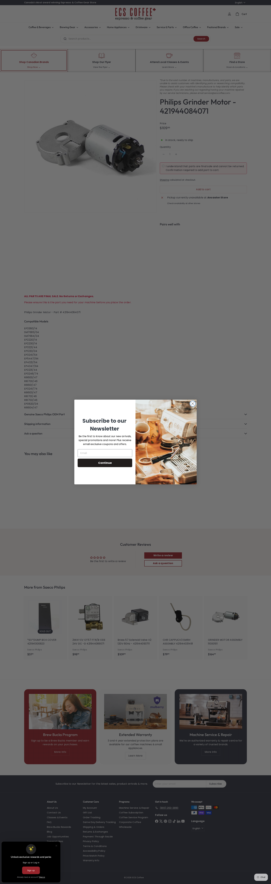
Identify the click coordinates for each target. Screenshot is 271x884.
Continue (105, 463)
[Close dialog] (192, 403)
